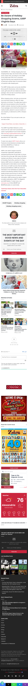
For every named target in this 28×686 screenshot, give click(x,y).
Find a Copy (14, 387)
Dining (2, 629)
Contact (3, 634)
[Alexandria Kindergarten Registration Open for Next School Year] (21, 321)
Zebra (4, 25)
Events (2, 627)
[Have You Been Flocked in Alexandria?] (5, 567)
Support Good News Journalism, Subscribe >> (14, 124)
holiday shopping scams (14, 206)
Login (25, 351)
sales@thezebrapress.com (7, 660)
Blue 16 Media (18, 672)
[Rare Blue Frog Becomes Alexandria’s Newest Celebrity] (23, 567)
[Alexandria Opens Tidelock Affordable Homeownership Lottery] (21, 304)
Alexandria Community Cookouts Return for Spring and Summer (7, 328)
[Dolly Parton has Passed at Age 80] (5, 572)
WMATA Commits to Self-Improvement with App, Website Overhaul (6, 312)
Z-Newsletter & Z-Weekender (8, 643)
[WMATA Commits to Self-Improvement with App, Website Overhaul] (7, 304)
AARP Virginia (15, 141)
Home (3, 9)
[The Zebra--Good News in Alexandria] (14, 5)
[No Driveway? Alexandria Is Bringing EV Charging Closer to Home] (23, 572)
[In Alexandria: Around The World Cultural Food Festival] (14, 567)
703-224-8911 (14, 659)
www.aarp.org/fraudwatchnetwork (13, 133)
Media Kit (3, 639)
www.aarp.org (4, 183)
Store (2, 632)
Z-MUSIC (3, 641)
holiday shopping (20, 203)
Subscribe (3, 636)
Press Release (9, 9)
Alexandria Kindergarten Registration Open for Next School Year (21, 329)
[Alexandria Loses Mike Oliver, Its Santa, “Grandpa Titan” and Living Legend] (14, 562)
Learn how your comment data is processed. (13, 364)
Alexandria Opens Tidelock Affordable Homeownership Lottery (20, 311)
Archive (3, 625)
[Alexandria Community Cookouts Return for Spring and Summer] (7, 321)
